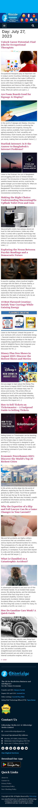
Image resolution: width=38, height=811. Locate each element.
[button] (4, 26)
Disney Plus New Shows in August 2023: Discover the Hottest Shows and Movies (16, 356)
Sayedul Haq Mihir (18, 697)
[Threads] (22, 748)
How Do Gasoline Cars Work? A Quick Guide (18, 612)
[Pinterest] (10, 748)
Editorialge (33, 796)
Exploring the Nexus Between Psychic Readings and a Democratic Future (18, 252)
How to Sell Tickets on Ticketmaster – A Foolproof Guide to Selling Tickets (17, 407)
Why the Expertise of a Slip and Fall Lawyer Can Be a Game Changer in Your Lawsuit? (19, 509)
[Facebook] (2, 748)
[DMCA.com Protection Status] (6, 714)
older (4, 660)
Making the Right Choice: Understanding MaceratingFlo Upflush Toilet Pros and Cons (18, 200)
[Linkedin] (14, 748)
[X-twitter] (6, 748)
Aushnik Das (21, 693)
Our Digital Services (10, 753)
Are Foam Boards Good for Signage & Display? (16, 95)
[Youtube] (26, 748)
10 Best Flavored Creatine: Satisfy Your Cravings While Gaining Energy (17, 304)
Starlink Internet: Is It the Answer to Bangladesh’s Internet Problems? (16, 146)
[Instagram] (18, 748)
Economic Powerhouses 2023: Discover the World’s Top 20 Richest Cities (17, 458)
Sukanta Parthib (19, 690)
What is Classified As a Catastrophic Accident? (14, 560)
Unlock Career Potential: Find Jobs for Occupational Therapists (18, 44)
